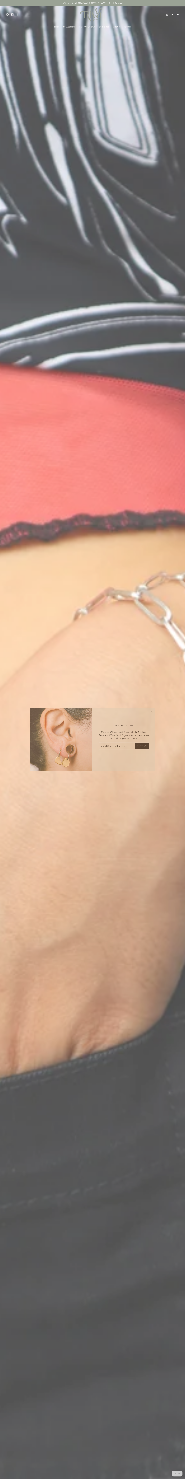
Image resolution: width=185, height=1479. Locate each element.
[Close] (151, 712)
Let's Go (142, 746)
